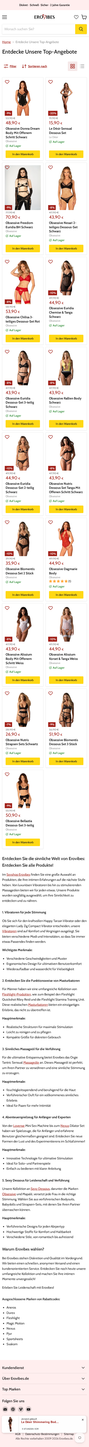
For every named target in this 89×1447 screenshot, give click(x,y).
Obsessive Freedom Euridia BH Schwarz (19, 225)
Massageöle (31, 1062)
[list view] (82, 66)
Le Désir (53, 137)
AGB (18, 1434)
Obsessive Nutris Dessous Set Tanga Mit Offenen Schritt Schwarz (66, 488)
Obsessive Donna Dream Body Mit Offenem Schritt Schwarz (23, 133)
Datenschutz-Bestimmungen (42, 1434)
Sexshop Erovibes (18, 875)
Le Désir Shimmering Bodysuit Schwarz (40, 1422)
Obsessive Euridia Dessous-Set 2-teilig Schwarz (20, 488)
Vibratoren (9, 931)
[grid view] (72, 66)
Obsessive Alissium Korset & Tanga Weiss (63, 657)
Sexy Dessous (40, 1189)
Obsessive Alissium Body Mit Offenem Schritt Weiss (19, 659)
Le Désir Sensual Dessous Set (60, 131)
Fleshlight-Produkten (16, 994)
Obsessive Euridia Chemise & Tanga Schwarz (61, 312)
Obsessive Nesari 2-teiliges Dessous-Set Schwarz (63, 227)
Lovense (19, 1126)
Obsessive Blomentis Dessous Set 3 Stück (63, 742)
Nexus (64, 1126)
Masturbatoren (38, 1005)
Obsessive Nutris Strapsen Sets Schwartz (22, 742)
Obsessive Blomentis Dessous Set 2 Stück (20, 571)
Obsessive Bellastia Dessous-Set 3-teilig (20, 823)
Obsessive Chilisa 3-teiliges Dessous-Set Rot (23, 319)
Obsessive (11, 141)
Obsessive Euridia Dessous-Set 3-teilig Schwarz (20, 402)
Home (6, 42)
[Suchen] (81, 29)
